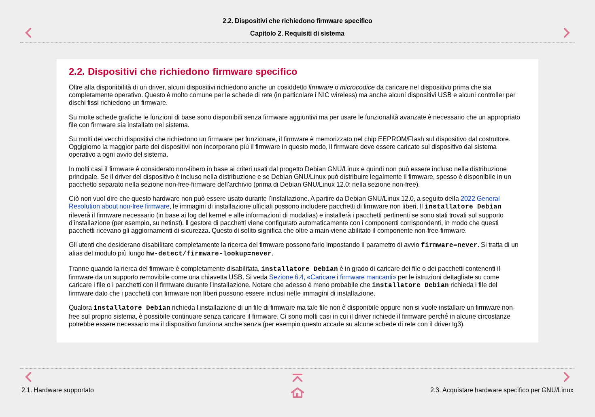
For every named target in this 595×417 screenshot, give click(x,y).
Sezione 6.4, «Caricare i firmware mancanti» (332, 277)
